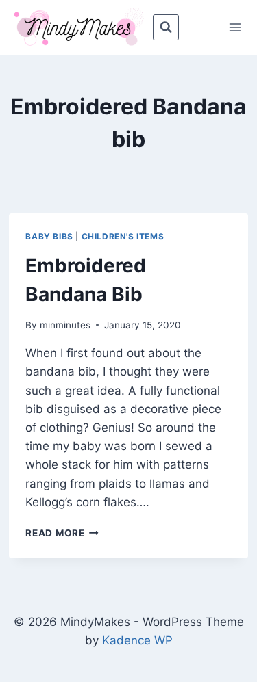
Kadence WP (137, 640)
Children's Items (123, 236)
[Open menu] (235, 27)
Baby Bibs (49, 236)
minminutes (65, 324)
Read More (62, 532)
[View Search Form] (166, 27)
